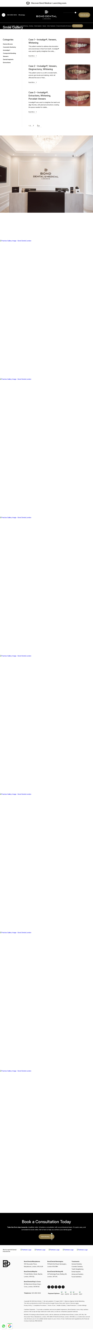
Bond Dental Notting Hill (55, 1271)
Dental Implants (8, 59)
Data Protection (71, 1305)
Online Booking (84, 15)
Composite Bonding (9, 53)
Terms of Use (51, 1305)
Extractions (7, 62)
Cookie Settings (82, 1305)
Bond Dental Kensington (55, 1261)
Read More (32, 56)
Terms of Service (70, 1303)
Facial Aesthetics (77, 1276)
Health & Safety (61, 1305)
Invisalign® (6, 50)
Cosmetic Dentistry (9, 47)
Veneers (5, 56)
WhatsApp (21, 15)
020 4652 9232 (12, 15)
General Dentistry (77, 1264)
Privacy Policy (58, 1303)
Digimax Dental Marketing (77, 1301)
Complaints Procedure (39, 1305)
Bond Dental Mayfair (30, 1271)
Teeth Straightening (77, 1269)
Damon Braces (8, 44)
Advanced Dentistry (77, 1274)
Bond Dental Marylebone (32, 1261)
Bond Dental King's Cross (32, 1281)
